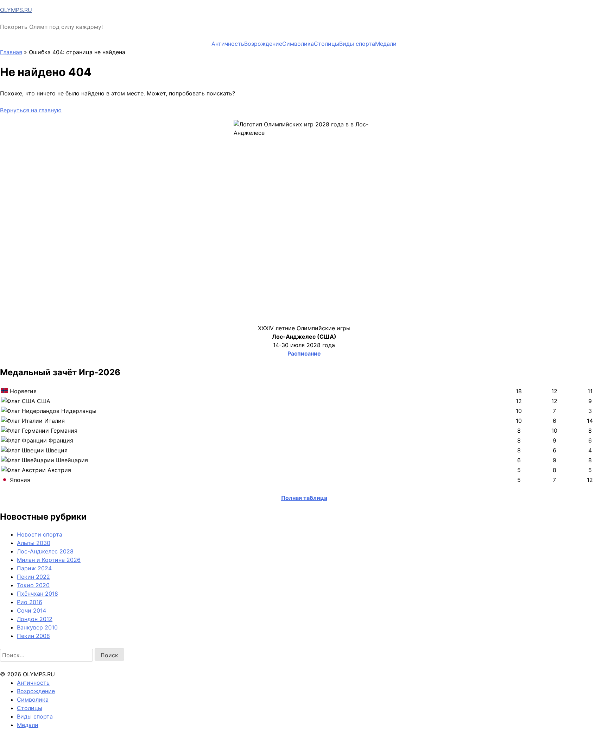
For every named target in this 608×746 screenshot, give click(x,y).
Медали (386, 43)
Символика (298, 43)
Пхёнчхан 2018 (37, 593)
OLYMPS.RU (16, 9)
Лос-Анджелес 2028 (45, 551)
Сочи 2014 (31, 610)
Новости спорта (39, 534)
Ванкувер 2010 (37, 627)
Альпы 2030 (33, 542)
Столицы (326, 43)
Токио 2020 (33, 585)
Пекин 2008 (33, 635)
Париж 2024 (34, 568)
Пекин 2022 (33, 576)
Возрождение (263, 43)
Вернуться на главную (31, 110)
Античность (227, 43)
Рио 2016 (29, 602)
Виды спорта (357, 43)
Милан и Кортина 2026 (49, 559)
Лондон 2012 (34, 618)
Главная (11, 52)
